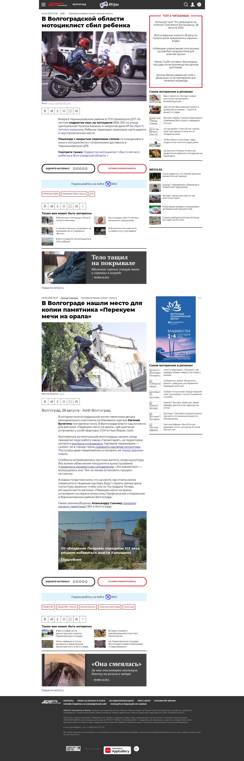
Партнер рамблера (92, 749)
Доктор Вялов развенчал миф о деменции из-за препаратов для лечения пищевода (176, 78)
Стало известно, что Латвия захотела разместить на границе (182, 175)
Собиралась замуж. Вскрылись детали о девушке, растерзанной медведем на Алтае (180, 383)
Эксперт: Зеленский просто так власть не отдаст (179, 197)
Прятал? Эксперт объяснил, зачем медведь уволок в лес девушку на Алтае (181, 405)
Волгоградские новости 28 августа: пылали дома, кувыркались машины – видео (176, 38)
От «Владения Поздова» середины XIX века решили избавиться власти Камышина (100, 550)
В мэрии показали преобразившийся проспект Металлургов (123, 633)
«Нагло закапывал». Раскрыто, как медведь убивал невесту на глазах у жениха (182, 372)
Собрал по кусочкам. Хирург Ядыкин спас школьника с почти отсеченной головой (182, 394)
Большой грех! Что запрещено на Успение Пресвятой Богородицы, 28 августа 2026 (175, 25)
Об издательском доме (121, 701)
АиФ (62, 394)
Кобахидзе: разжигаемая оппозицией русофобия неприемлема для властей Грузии (176, 51)
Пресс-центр (144, 701)
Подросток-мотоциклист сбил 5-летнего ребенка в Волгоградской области (99, 154)
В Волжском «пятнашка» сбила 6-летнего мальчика (73, 219)
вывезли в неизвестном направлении (87, 466)
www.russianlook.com (59, 103)
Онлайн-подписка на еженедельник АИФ (85, 704)
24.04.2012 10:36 (49, 13)
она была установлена (87, 443)
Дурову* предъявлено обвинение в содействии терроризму (181, 186)
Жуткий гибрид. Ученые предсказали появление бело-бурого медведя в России (182, 120)
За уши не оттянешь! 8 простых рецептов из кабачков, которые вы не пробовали (182, 153)
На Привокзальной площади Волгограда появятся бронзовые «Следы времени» (125, 644)
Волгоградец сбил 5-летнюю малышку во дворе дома (123, 219)
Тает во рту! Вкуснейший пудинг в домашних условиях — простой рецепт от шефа (181, 109)
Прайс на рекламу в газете (91, 701)
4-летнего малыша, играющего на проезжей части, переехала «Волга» (73, 231)
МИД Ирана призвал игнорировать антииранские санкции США (181, 208)
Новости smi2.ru (53, 287)
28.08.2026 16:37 (50, 298)
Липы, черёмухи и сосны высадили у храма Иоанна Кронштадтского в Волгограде (72, 644)
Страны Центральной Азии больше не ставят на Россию (181, 218)
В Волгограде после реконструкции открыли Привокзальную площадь (69, 633)
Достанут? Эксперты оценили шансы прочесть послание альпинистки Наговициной (182, 416)
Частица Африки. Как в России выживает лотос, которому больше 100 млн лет (181, 427)
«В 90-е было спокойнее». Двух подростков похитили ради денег (181, 141)
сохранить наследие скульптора (117, 446)
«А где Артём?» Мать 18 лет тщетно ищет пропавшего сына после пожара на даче (181, 131)
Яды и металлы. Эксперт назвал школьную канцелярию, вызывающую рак (179, 99)
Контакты (68, 701)
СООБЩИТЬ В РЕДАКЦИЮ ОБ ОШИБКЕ (128, 704)
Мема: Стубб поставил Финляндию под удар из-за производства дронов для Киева (176, 64)
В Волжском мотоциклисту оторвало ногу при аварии (122, 229)
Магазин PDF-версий (164, 701)
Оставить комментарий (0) (122, 168)
